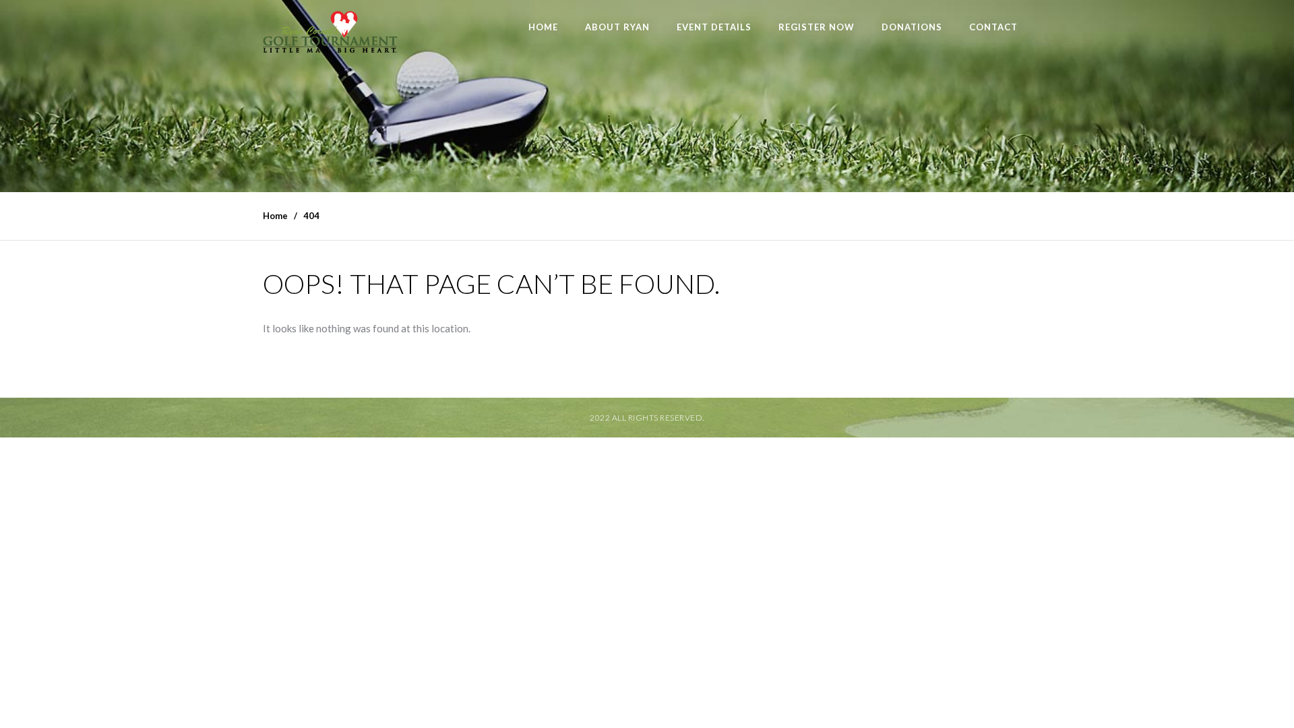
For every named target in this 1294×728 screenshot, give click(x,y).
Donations (912, 27)
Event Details (714, 27)
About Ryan (617, 27)
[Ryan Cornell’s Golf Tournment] (330, 35)
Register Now (816, 27)
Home (543, 27)
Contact (993, 27)
